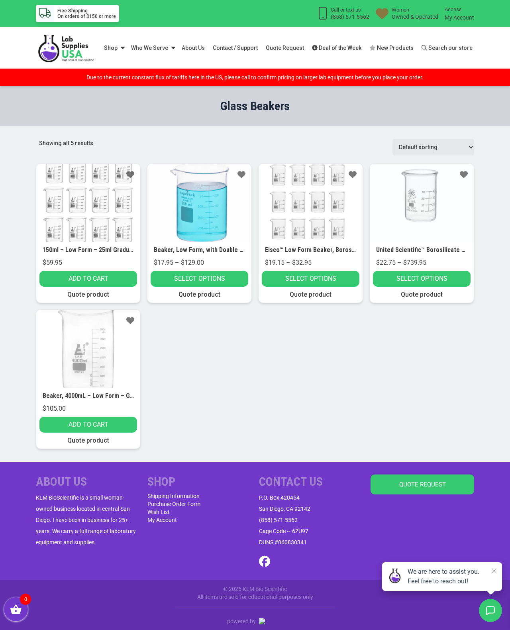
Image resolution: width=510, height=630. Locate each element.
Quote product (88, 294)
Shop (111, 48)
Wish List (158, 512)
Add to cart (88, 278)
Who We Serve (149, 48)
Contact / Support (235, 48)
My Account (459, 17)
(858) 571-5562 (278, 520)
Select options (199, 278)
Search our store (450, 48)
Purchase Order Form (173, 504)
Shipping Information (173, 496)
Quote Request (285, 48)
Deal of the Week (339, 48)
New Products (395, 48)
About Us (193, 48)
